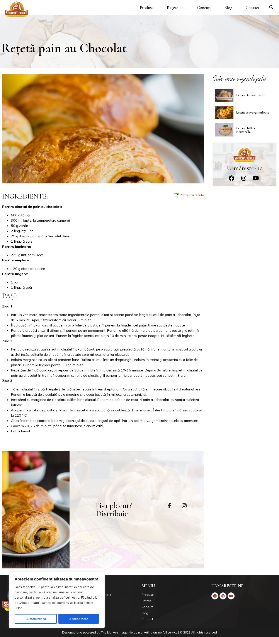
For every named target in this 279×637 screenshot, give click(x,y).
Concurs (204, 7)
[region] (57, 600)
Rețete (172, 7)
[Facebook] (231, 178)
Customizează (36, 619)
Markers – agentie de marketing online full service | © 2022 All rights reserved (162, 632)
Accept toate (78, 619)
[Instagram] (243, 178)
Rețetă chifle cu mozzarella (246, 130)
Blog (228, 7)
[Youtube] (255, 178)
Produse (146, 7)
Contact (252, 7)
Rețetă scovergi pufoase (252, 112)
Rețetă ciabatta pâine (250, 95)
